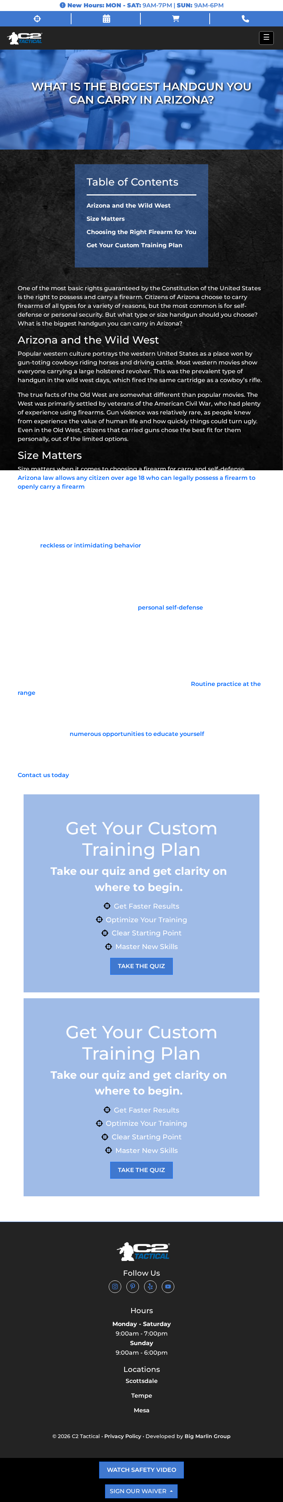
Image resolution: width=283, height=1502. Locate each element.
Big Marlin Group (208, 1436)
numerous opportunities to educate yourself (137, 733)
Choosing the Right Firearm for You (141, 232)
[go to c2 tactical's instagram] (115, 1286)
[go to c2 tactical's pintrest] (132, 1286)
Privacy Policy (122, 1436)
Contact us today (43, 775)
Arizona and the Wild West (129, 205)
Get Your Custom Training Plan (134, 245)
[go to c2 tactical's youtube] (168, 1286)
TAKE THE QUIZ (141, 966)
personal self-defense (170, 607)
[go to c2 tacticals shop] (176, 18)
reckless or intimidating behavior (90, 545)
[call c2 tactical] (245, 18)
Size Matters (106, 218)
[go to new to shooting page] (37, 18)
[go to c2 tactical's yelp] (150, 1286)
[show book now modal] (107, 19)
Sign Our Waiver (139, 1491)
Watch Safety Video (141, 1469)
